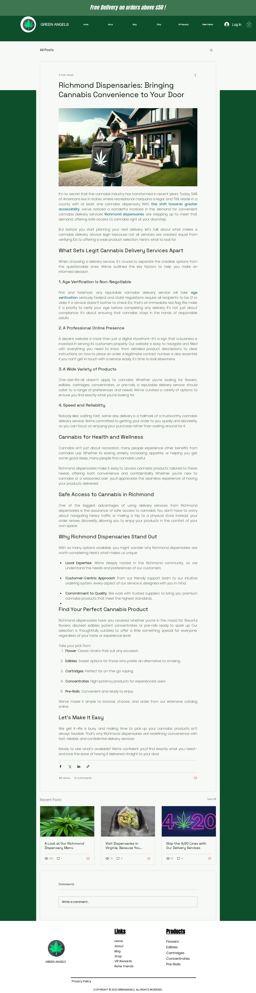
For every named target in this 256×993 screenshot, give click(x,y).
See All (211, 799)
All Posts (47, 50)
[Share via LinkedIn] (79, 766)
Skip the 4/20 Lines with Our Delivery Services (186, 845)
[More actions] (195, 75)
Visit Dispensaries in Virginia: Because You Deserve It (123, 845)
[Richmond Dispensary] (67, 821)
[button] (249, 24)
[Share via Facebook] (60, 766)
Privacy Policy (81, 981)
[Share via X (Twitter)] (69, 766)
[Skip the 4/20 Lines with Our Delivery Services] (189, 821)
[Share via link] (88, 766)
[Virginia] (128, 821)
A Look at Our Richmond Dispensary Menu (64, 845)
